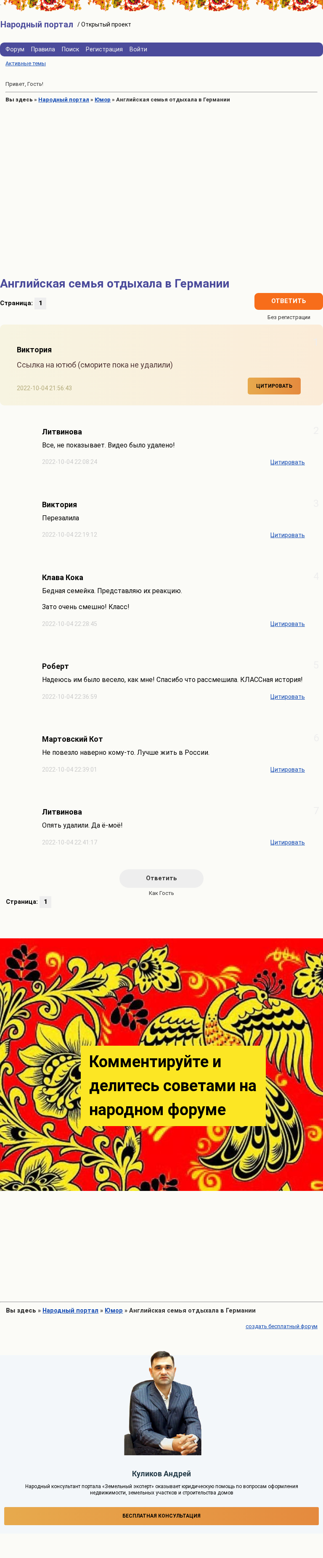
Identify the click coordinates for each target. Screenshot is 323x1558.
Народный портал (63, 99)
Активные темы (25, 63)
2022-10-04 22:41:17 (69, 842)
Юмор (103, 99)
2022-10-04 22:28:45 (69, 624)
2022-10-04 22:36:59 (69, 697)
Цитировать (274, 386)
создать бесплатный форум (282, 1326)
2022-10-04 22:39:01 (69, 770)
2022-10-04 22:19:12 (69, 535)
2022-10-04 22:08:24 (69, 462)
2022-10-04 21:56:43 (44, 388)
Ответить (288, 301)
